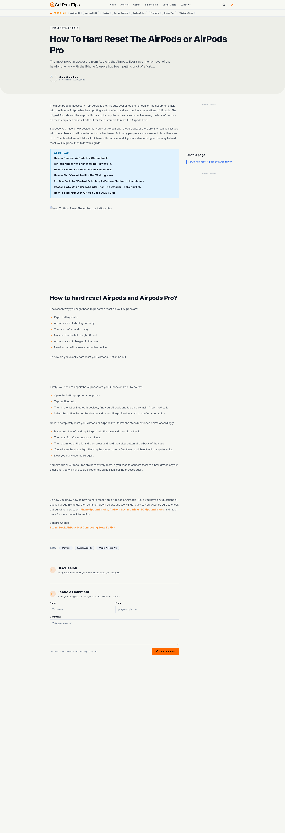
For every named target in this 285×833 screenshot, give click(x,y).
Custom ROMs (139, 13)
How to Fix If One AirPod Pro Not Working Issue (83, 175)
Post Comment (167, 651)
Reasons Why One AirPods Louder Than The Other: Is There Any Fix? (97, 186)
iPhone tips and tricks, (94, 509)
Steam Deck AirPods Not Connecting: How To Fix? (82, 527)
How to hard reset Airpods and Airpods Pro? (210, 161)
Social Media (169, 4)
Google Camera (121, 13)
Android (125, 4)
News (113, 4)
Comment (55, 616)
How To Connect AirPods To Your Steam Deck (83, 169)
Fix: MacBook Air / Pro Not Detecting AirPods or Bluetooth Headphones (99, 181)
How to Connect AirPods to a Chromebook (81, 158)
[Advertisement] (114, 372)
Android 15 (75, 13)
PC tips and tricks (152, 509)
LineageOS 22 (91, 13)
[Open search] (224, 5)
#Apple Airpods (84, 548)
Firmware (155, 13)
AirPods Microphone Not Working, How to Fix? (83, 163)
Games (137, 4)
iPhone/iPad (151, 4)
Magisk (105, 13)
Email (118, 603)
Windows (186, 4)
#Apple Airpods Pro (108, 548)
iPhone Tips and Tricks (65, 28)
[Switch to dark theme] (232, 5)
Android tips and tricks (125, 509)
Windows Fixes (186, 13)
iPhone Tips (169, 13)
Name (53, 603)
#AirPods (66, 548)
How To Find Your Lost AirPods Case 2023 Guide (84, 192)
